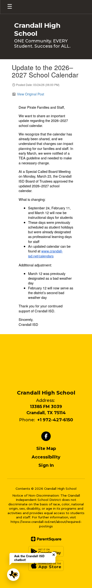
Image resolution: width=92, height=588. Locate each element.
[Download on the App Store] (46, 565)
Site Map (46, 448)
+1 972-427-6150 (55, 419)
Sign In (46, 465)
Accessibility (46, 457)
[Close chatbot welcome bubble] (54, 555)
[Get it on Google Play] (46, 551)
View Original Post (30, 94)
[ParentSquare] (46, 539)
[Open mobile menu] (9, 7)
